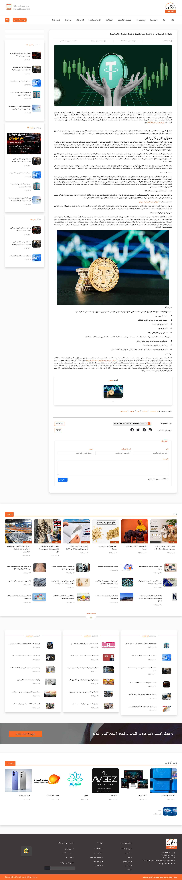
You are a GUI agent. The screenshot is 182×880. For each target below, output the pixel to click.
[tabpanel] (113, 391)
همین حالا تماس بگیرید (25, 734)
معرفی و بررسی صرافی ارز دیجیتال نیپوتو (101, 360)
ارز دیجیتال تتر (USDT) (155, 122)
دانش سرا (153, 20)
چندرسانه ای (140, 20)
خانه (172, 20)
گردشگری (109, 20)
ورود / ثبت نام (19, 20)
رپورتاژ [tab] (9, 514)
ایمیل (91, 449)
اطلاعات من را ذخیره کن (157, 479)
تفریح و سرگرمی (95, 20)
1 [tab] (113, 402)
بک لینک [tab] (10, 763)
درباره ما (68, 20)
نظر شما (165, 459)
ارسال (47, 868)
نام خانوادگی (126, 449)
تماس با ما (56, 20)
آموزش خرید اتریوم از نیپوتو (149, 202)
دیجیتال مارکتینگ (124, 20)
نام (167, 449)
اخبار (164, 20)
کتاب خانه (80, 20)
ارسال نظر (62, 480)
